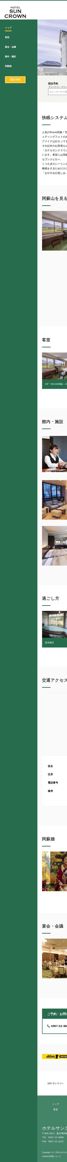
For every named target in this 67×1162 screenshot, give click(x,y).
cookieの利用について (51, 1156)
